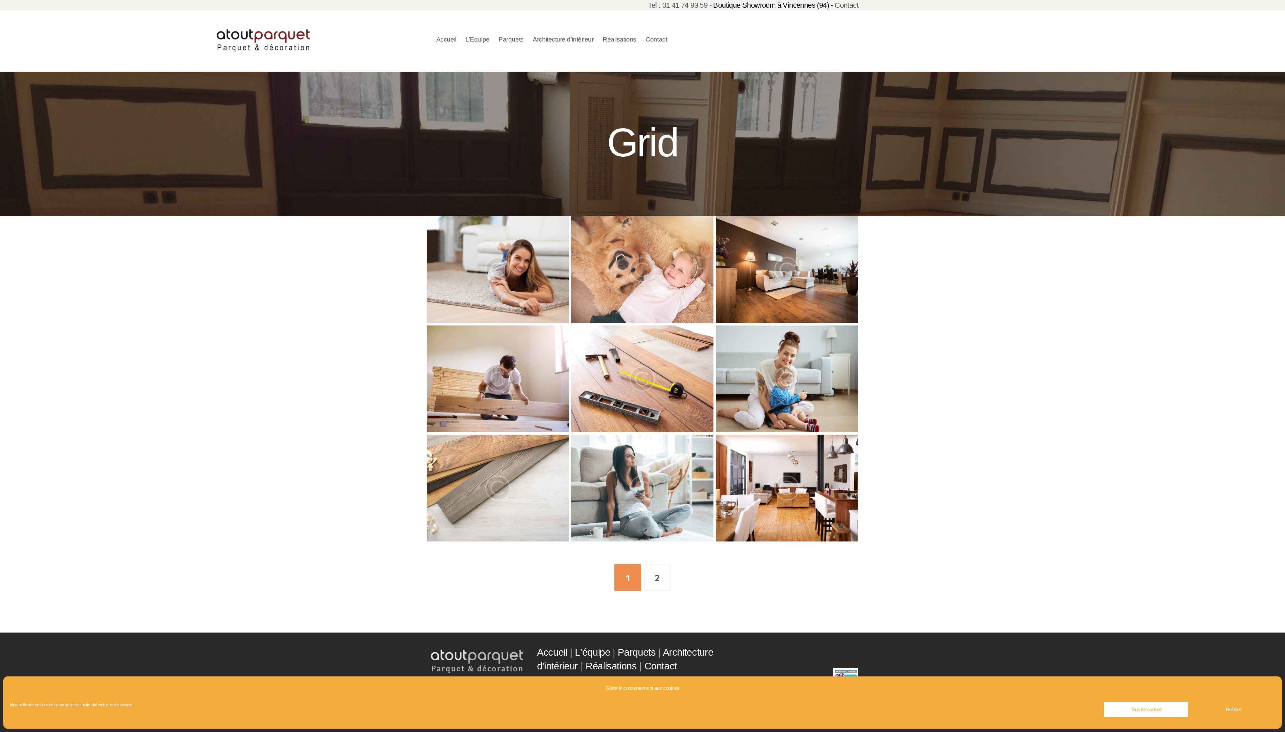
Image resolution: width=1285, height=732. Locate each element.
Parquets (637, 652)
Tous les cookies (1146, 709)
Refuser (1233, 709)
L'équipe (592, 652)
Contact (846, 5)
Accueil (552, 652)
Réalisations (611, 666)
